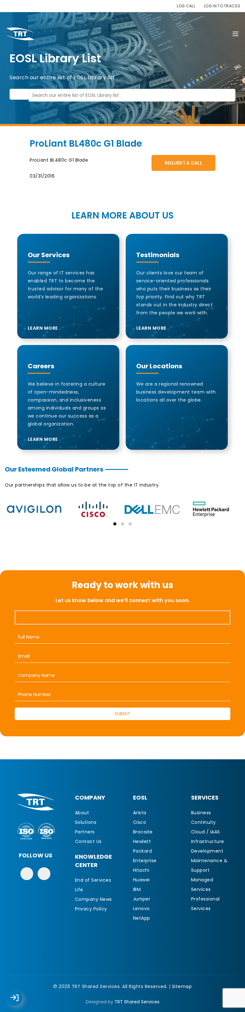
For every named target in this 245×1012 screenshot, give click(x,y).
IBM (137, 889)
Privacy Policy (91, 909)
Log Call (21, 993)
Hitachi (141, 870)
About (82, 812)
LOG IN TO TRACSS (222, 6)
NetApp (141, 918)
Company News (93, 899)
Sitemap (182, 986)
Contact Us (88, 841)
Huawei (141, 880)
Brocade (143, 832)
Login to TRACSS (22, 1001)
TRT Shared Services (137, 1002)
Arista (139, 812)
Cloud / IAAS (205, 832)
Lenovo (141, 908)
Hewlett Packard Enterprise (145, 851)
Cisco (139, 822)
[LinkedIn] (44, 873)
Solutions (86, 822)
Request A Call (183, 163)
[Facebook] (26, 873)
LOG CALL (186, 6)
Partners (85, 832)
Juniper (142, 899)
